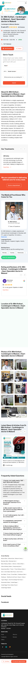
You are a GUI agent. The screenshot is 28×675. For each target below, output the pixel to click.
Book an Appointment (9, 257)
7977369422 (7, 44)
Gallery (2, 639)
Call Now (7, 661)
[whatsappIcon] (25, 548)
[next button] (24, 149)
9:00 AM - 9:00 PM (9, 39)
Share (19, 48)
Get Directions (8, 48)
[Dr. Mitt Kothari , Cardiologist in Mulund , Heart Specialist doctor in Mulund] (6, 3)
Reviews (15, 637)
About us (15, 634)
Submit (14, 83)
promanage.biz (10, 654)
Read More (6, 167)
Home (2, 634)
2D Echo (6, 156)
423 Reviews (21, 27)
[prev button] (21, 149)
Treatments (3, 637)
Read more (4, 237)
